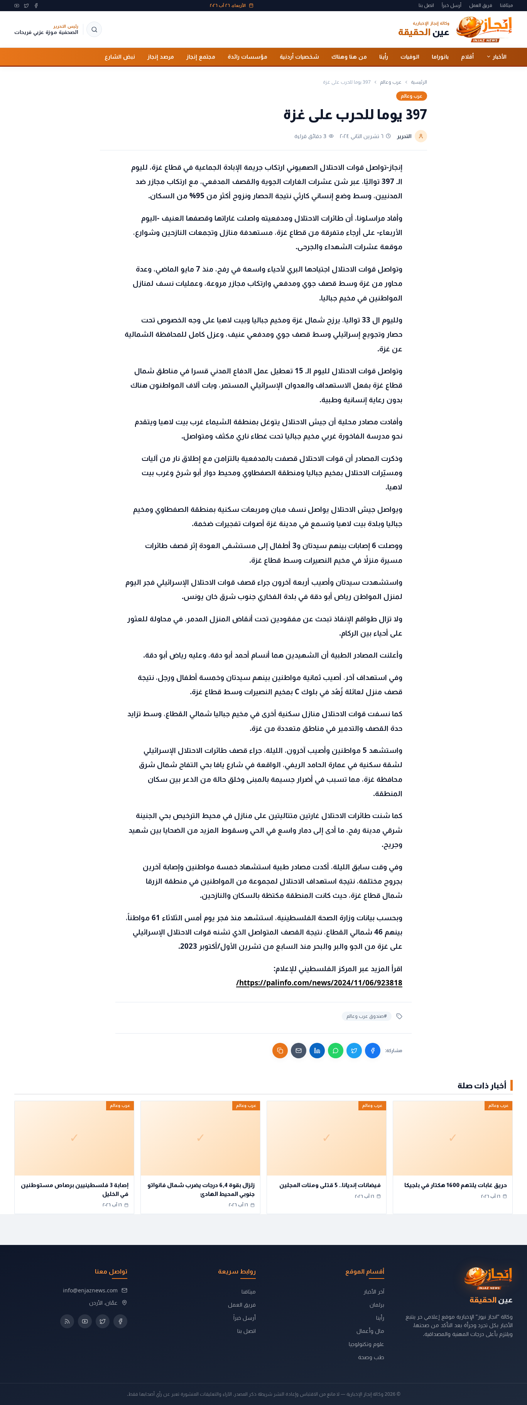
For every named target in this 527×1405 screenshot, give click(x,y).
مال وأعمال (370, 1330)
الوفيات (409, 56)
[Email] (298, 1050)
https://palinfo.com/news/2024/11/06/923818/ (319, 982)
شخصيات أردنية (299, 56)
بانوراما (440, 56)
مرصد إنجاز (160, 56)
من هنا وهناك (349, 56)
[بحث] (94, 29)
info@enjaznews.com (90, 1290)
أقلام (467, 56)
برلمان (377, 1304)
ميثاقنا (506, 5)
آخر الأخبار (373, 1291)
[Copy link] (280, 1050)
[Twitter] (26, 5)
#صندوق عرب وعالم (366, 1016)
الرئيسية (419, 82)
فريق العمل (480, 5)
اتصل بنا (426, 5)
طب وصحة (371, 1357)
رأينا (383, 56)
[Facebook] (36, 5)
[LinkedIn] (317, 1050)
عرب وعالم (391, 82)
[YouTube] (16, 5)
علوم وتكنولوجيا (366, 1344)
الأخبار (500, 56)
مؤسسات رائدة (247, 56)
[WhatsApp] (335, 1050)
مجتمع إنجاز (200, 56)
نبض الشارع (120, 56)
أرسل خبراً (451, 5)
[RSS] (67, 1321)
